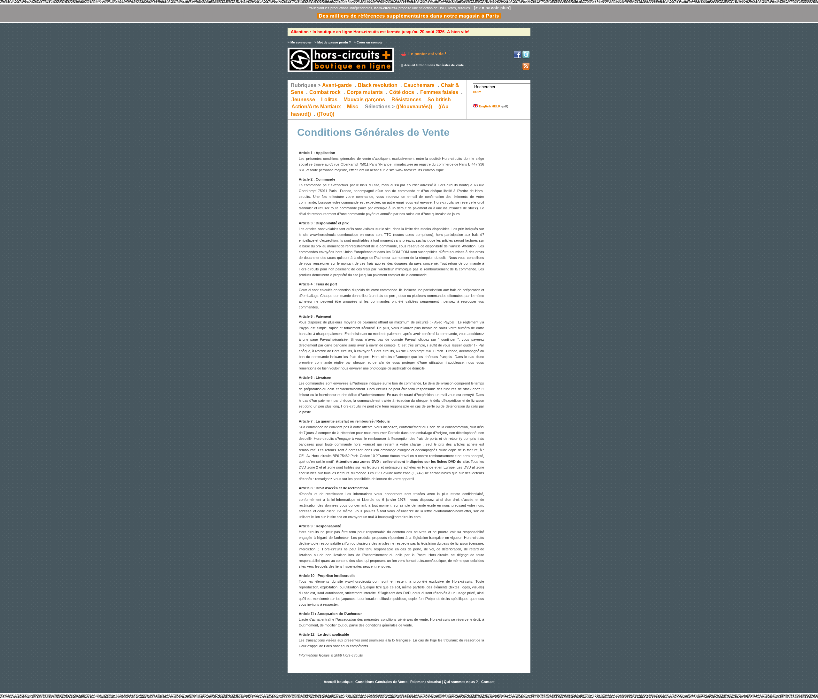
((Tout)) (325, 114)
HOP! (477, 92)
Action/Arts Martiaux (316, 106)
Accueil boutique (338, 682)
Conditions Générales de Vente (381, 682)
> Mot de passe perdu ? (332, 42)
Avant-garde (337, 85)
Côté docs (401, 92)
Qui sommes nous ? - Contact (469, 682)
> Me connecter (300, 42)
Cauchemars (419, 85)
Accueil (410, 65)
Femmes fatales (439, 92)
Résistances (406, 99)
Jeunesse (303, 99)
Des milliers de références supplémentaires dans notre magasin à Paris (409, 16)
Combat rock (325, 92)
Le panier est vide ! (427, 53)
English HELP (489, 106)
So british (439, 99)
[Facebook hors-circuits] (517, 57)
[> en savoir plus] (492, 8)
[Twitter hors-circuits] (526, 57)
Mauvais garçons (364, 99)
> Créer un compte (368, 42)
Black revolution (377, 85)
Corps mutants (365, 92)
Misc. (353, 106)
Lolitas (329, 99)
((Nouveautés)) (414, 106)
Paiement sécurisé (425, 682)
